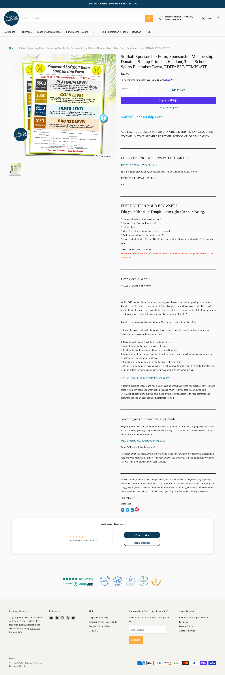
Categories (10, 31)
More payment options (168, 107)
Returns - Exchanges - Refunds (194, 617)
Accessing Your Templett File (103, 622)
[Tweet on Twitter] (127, 510)
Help (148, 31)
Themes (26, 31)
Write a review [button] (142, 535)
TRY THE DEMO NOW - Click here (139, 165)
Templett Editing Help (99, 626)
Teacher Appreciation (48, 31)
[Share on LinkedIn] (132, 510)
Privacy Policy (186, 626)
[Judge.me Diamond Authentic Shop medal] (105, 581)
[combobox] (84, 18)
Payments (183, 622)
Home (12, 48)
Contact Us (94, 630)
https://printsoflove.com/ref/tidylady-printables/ (143, 441)
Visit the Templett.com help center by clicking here (145, 378)
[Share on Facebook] (122, 510)
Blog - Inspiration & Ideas (114, 31)
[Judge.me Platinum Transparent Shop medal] (143, 581)
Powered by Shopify (17, 666)
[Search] (149, 18)
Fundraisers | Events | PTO (80, 31)
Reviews (136, 31)
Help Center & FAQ (98, 617)
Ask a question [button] (142, 542)
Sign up (135, 639)
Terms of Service (187, 630)
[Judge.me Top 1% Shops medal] (156, 581)
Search (12, 659)
